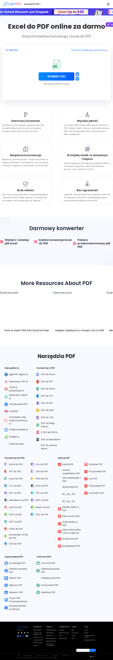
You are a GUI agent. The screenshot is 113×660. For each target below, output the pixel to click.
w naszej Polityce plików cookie (41, 655)
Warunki (18, 655)
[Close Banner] (109, 12)
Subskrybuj (93, 650)
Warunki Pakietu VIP (65, 655)
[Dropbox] (77, 79)
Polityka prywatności (28, 655)
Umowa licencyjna (54, 655)
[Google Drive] (77, 74)
